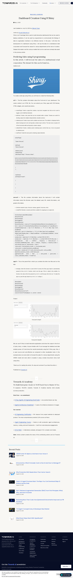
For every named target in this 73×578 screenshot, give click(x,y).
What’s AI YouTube (25, 21)
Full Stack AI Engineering (22, 542)
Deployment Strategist (55, 12)
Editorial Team (36, 28)
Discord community (54, 544)
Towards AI (24, 370)
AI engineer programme (32, 540)
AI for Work (18, 430)
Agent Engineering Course (23, 422)
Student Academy (24, 7)
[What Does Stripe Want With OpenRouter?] (12, 518)
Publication (23, 12)
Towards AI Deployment (33, 552)
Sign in (64, 541)
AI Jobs (22, 18)
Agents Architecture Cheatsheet (24, 405)
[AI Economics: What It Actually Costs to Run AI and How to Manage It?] (12, 462)
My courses (65, 539)
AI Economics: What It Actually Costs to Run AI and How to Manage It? (38, 463)
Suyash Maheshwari (24, 32)
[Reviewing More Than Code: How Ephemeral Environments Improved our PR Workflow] (12, 499)
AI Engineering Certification (23, 414)
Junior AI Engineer (54, 7)
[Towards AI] (9, 3)
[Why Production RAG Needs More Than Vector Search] (12, 472)
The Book (22, 10)
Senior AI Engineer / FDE (56, 10)
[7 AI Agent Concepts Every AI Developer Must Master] (12, 508)
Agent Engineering (22, 545)
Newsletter (23, 15)
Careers (53, 541)
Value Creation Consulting (37, 10)
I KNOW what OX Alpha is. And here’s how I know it (32, 454)
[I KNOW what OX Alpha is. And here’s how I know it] (12, 453)
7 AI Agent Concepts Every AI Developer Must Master (32, 509)
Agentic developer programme (32, 544)
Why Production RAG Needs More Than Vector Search (33, 472)
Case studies (34, 12)
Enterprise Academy (36, 7)
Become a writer (44, 547)
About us (54, 539)
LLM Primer (21, 548)
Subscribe (66, 566)
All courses (21, 539)
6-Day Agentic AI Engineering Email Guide (27, 400)
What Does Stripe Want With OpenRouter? (29, 518)
